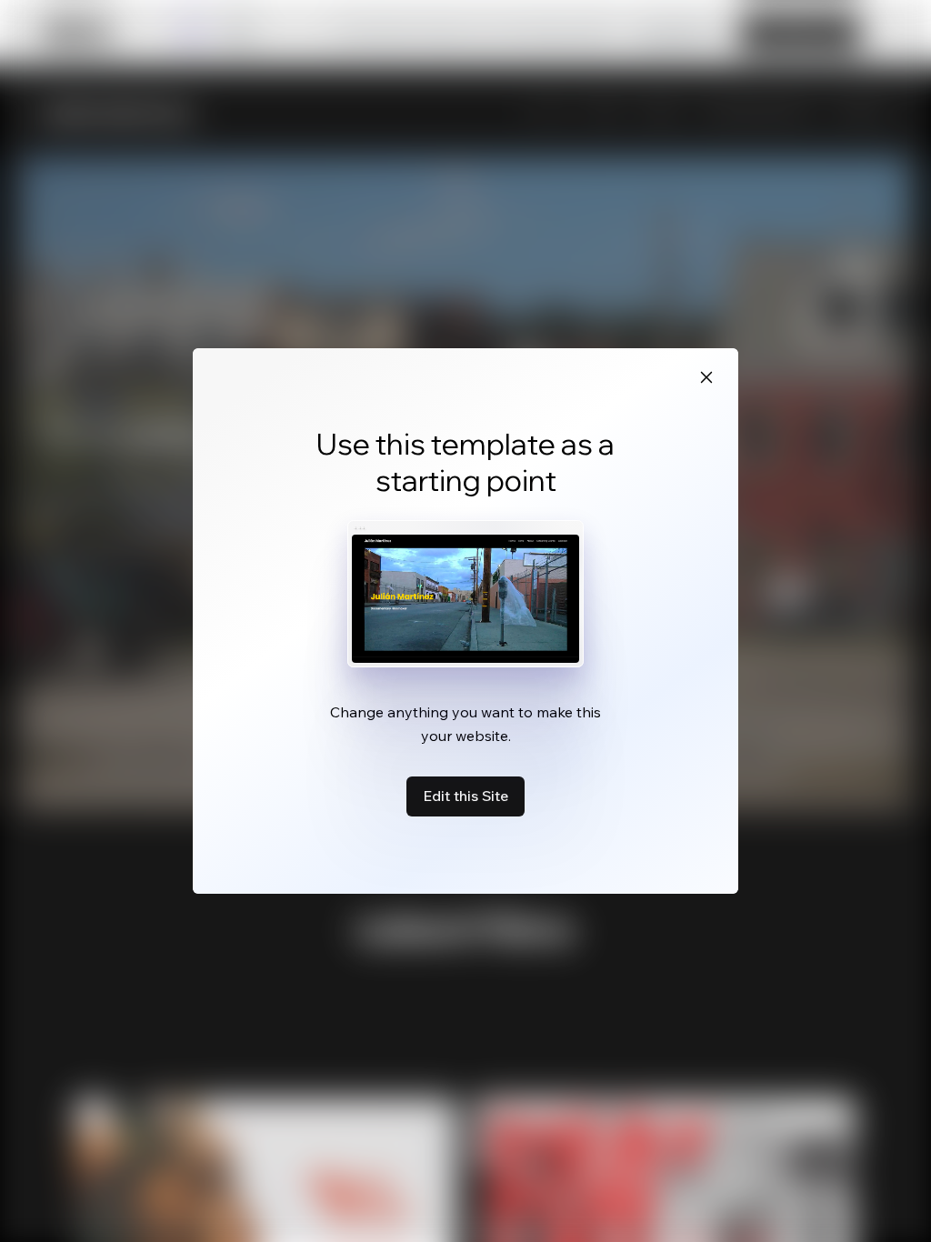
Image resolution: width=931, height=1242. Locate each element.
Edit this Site (465, 795)
